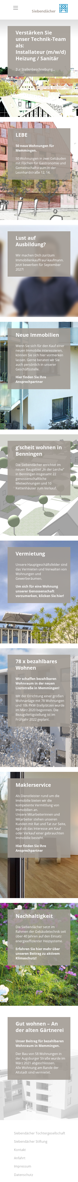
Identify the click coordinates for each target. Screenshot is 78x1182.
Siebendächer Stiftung (30, 1141)
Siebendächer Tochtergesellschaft (39, 1133)
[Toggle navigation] (15, 8)
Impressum (22, 1166)
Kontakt (20, 1150)
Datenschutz (23, 1175)
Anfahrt (19, 1158)
